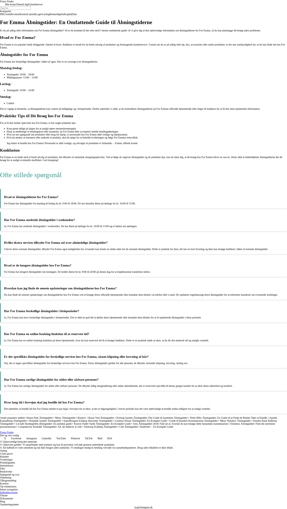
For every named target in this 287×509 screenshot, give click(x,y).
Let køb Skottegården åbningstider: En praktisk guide (44, 423)
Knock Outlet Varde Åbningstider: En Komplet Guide (102, 423)
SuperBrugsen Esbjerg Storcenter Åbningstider (88, 420)
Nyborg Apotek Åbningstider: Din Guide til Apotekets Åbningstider (152, 417)
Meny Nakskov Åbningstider (235, 420)
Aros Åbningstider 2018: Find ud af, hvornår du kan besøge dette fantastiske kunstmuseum (180, 423)
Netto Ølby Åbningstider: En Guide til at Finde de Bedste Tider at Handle (228, 417)
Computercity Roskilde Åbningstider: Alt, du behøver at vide (50, 426)
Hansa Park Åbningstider (39, 417)
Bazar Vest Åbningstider (101, 417)
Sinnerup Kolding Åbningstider (100, 426)
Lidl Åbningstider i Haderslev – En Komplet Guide (146, 426)
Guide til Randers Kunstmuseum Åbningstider (193, 420)
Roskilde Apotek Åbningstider (45, 420)
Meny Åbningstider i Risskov (70, 417)
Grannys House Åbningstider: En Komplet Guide (141, 420)
